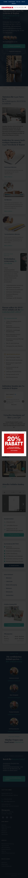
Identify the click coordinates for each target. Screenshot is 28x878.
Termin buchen (11, 1)
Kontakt (5, 1)
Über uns (18, 1)
